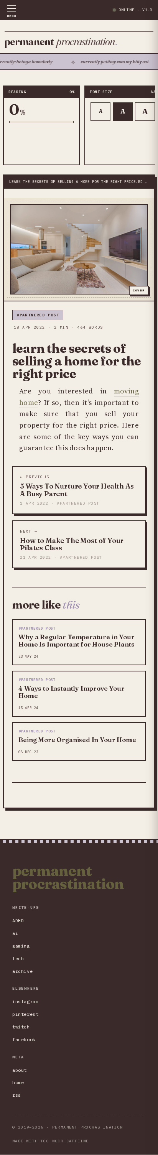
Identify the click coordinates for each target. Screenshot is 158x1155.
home (18, 1082)
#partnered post (37, 315)
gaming (21, 946)
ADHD (18, 920)
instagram (25, 1001)
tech (18, 958)
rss (16, 1095)
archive (22, 971)
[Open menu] (11, 11)
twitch (21, 1027)
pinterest (25, 1014)
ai (15, 933)
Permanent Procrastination (68, 877)
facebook (24, 1039)
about (19, 1070)
